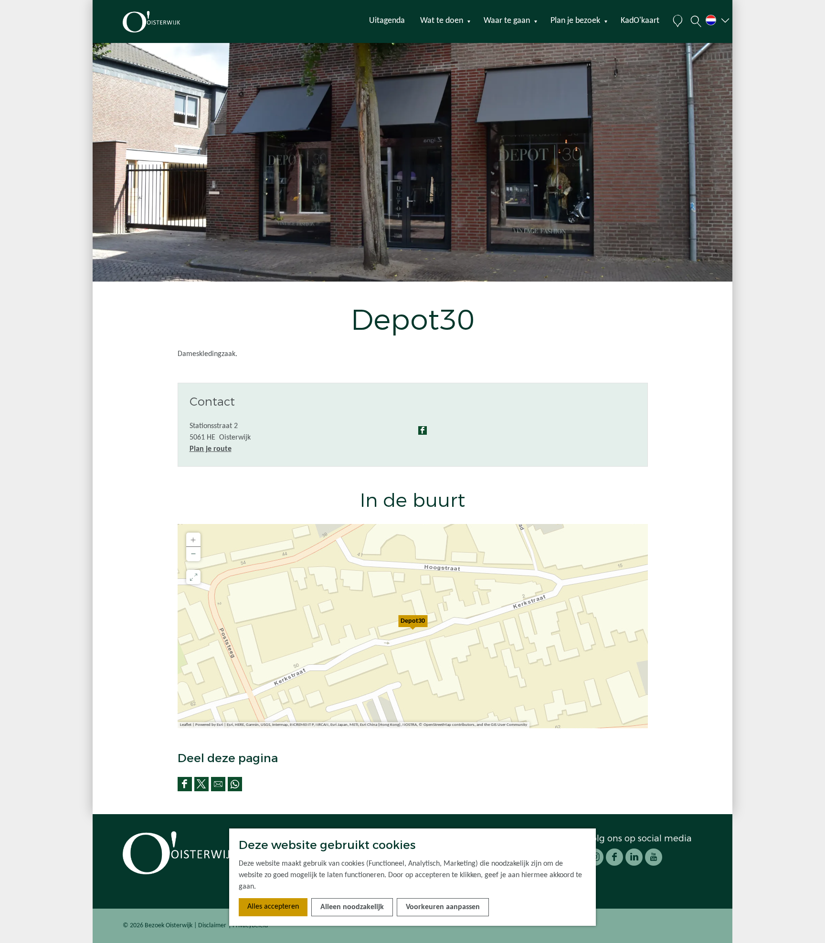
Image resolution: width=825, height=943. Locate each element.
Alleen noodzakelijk (352, 907)
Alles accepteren (273, 907)
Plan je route (211, 449)
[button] (413, 626)
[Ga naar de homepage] (168, 21)
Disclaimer (212, 925)
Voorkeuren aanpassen (443, 907)
